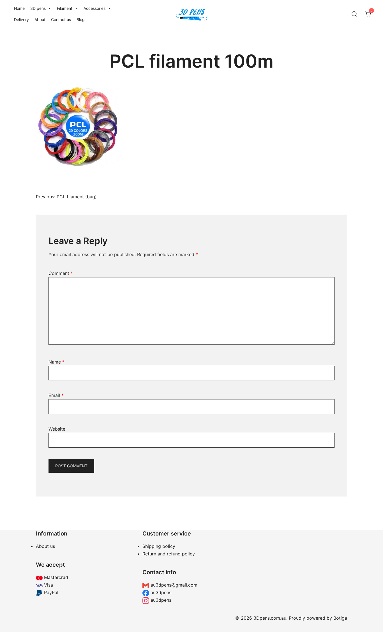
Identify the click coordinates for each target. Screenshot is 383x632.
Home (19, 8)
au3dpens (160, 592)
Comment (61, 273)
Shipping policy (158, 546)
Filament (64, 8)
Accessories (94, 8)
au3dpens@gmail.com (173, 585)
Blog (81, 19)
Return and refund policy (168, 554)
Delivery (21, 19)
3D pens (38, 8)
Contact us (61, 19)
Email (56, 395)
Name (56, 362)
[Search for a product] (354, 14)
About (39, 19)
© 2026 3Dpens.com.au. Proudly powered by (284, 618)
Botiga (340, 618)
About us (45, 546)
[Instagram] (298, 567)
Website (57, 429)
